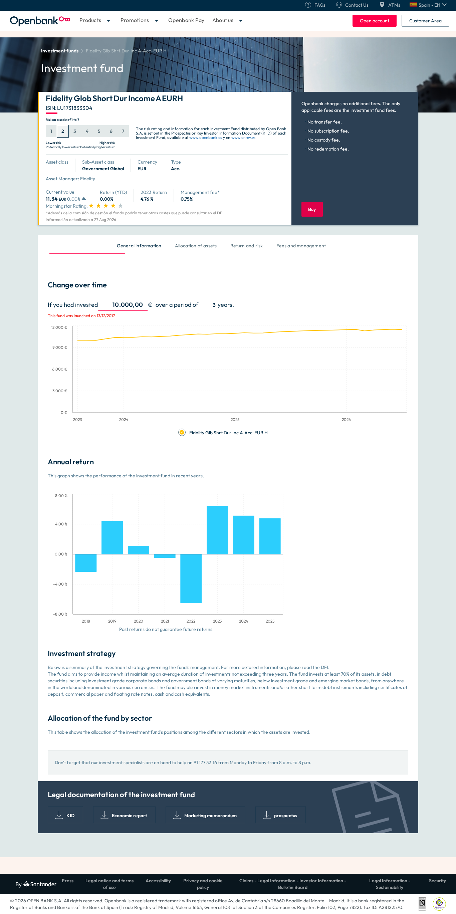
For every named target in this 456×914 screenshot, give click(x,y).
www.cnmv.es (243, 137)
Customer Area (425, 21)
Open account (374, 21)
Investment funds (59, 51)
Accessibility (158, 881)
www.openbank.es (205, 137)
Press (67, 881)
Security (437, 881)
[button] (428, 5)
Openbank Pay (186, 20)
